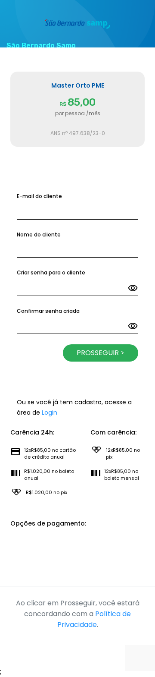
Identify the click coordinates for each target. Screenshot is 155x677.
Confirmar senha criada (48, 311)
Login (49, 412)
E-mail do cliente (39, 196)
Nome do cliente (39, 235)
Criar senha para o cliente (51, 273)
